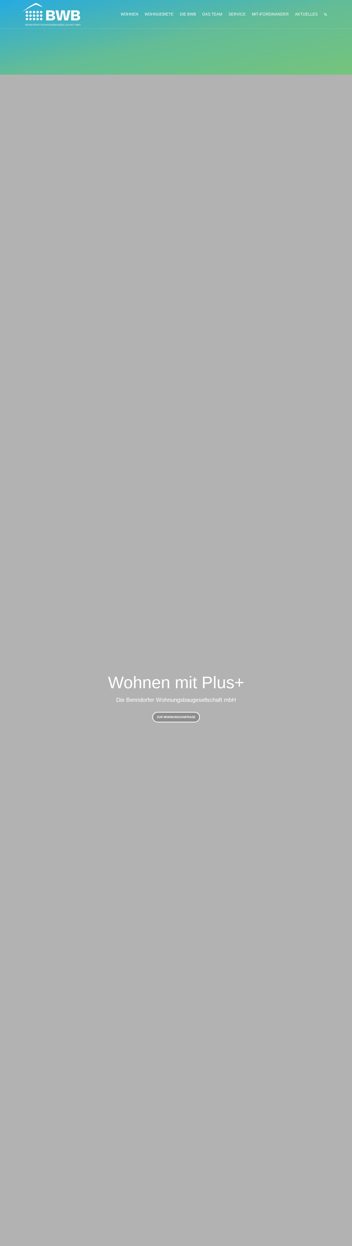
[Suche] (325, 14)
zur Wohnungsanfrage (176, 717)
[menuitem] (130, 14)
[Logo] (57, 14)
